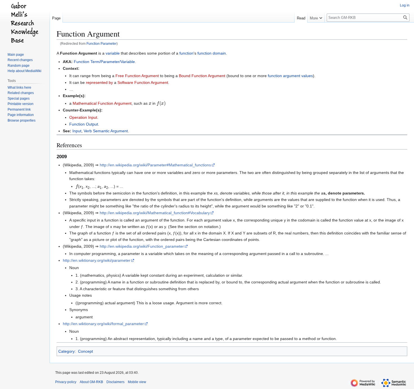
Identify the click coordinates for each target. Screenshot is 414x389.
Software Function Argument (142, 82)
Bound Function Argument (202, 75)
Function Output (83, 124)
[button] (316, 17)
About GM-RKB (91, 382)
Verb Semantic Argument (106, 131)
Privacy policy (65, 382)
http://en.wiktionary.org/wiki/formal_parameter (103, 323)
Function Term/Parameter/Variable (104, 61)
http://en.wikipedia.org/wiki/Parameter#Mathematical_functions (155, 165)
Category (66, 351)
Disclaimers (115, 382)
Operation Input (83, 117)
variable (113, 53)
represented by (99, 82)
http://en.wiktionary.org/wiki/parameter (96, 260)
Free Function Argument (137, 75)
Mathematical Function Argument (102, 103)
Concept (85, 351)
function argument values (290, 75)
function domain (211, 53)
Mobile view (137, 382)
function (186, 53)
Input (76, 131)
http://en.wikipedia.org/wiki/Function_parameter (142, 246)
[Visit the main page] (24, 22)
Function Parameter (101, 43)
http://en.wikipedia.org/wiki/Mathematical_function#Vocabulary (155, 213)
